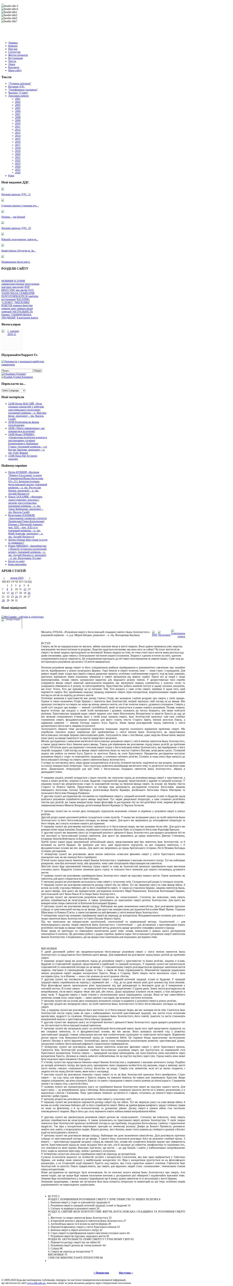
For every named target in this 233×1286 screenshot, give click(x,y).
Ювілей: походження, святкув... (19, 239)
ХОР (27, 287)
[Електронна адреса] (178, 636)
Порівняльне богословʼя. (15, 261)
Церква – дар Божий (13, 216)
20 (29, 592)
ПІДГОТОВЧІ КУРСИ (14, 296)
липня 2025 (17, 577)
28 (3, 600)
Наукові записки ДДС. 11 (16, 194)
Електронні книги (27, 317)
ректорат (6, 287)
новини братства (23, 305)
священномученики (12, 283)
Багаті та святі (16, 561)
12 (25, 589)
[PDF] (154, 634)
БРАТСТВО (8, 290)
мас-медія (21, 290)
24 (16, 596)
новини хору (8, 308)
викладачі (18, 287)
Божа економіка (17, 564)
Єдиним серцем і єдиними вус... (20, 205)
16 (12, 592)
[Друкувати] (164, 634)
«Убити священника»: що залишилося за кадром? (26, 430)
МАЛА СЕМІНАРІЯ (22, 293)
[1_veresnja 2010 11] (12, 334)
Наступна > (126, 1272)
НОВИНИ (7, 280)
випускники (32, 283)
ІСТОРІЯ (19, 280)
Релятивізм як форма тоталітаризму (23, 424)
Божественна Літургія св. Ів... (18, 250)
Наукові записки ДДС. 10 (16, 228)
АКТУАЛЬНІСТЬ (22, 311)
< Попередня (101, 1272)
